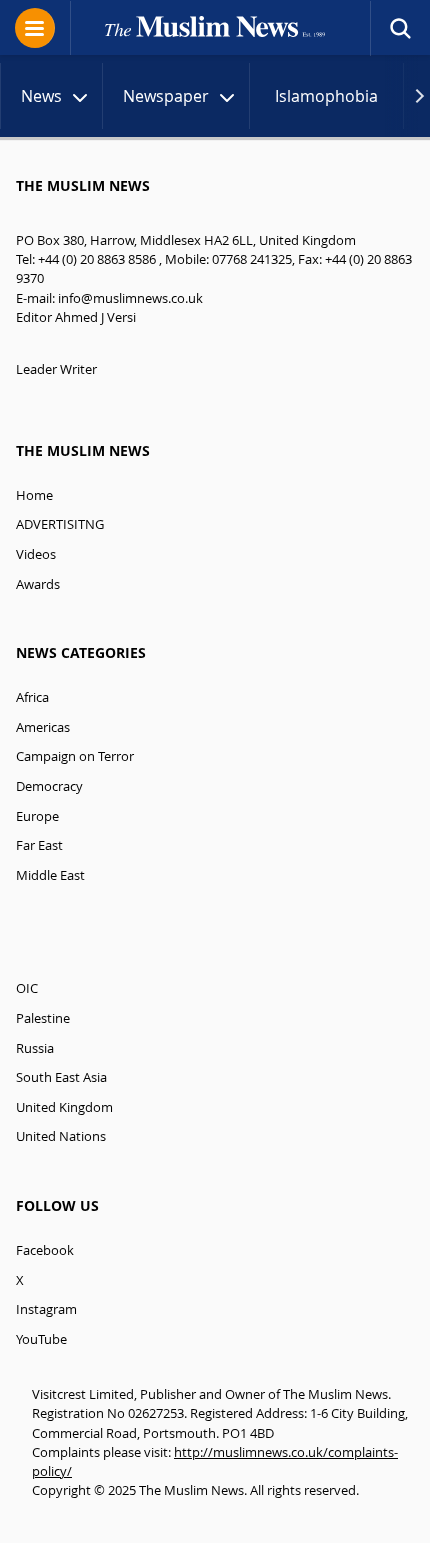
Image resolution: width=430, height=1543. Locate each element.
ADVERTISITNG (60, 524)
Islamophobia (326, 96)
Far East (39, 845)
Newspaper (166, 96)
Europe (37, 816)
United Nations (61, 1136)
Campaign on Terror (75, 756)
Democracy (49, 786)
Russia (35, 1048)
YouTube (41, 1339)
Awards (38, 584)
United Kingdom (64, 1107)
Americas (43, 727)
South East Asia (61, 1077)
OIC (27, 988)
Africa (32, 697)
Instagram (46, 1309)
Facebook (45, 1250)
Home (34, 495)
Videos (36, 554)
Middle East (50, 875)
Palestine (43, 1018)
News (41, 96)
